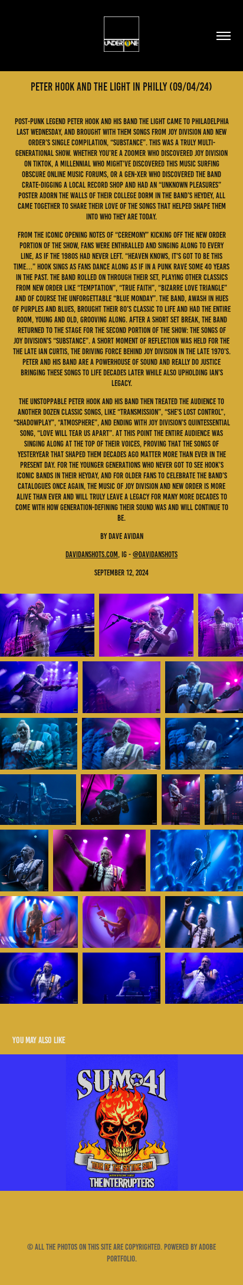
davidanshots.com (91, 554)
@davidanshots (155, 554)
